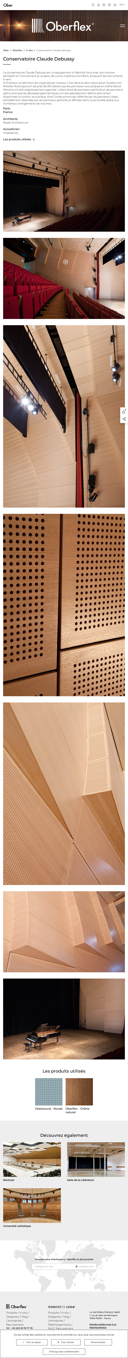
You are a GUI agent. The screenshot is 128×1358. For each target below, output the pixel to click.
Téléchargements (59, 1324)
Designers (12, 1316)
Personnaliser (98, 1342)
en (120, 10)
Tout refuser (67, 1342)
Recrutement (15, 1324)
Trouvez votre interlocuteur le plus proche (64, 1259)
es (120, 14)
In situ (23, 1312)
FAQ (51, 1328)
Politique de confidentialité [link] (64, 1351)
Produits (11, 1312)
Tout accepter (33, 1342)
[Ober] (8, 4)
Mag (25, 1316)
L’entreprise (13, 1320)
